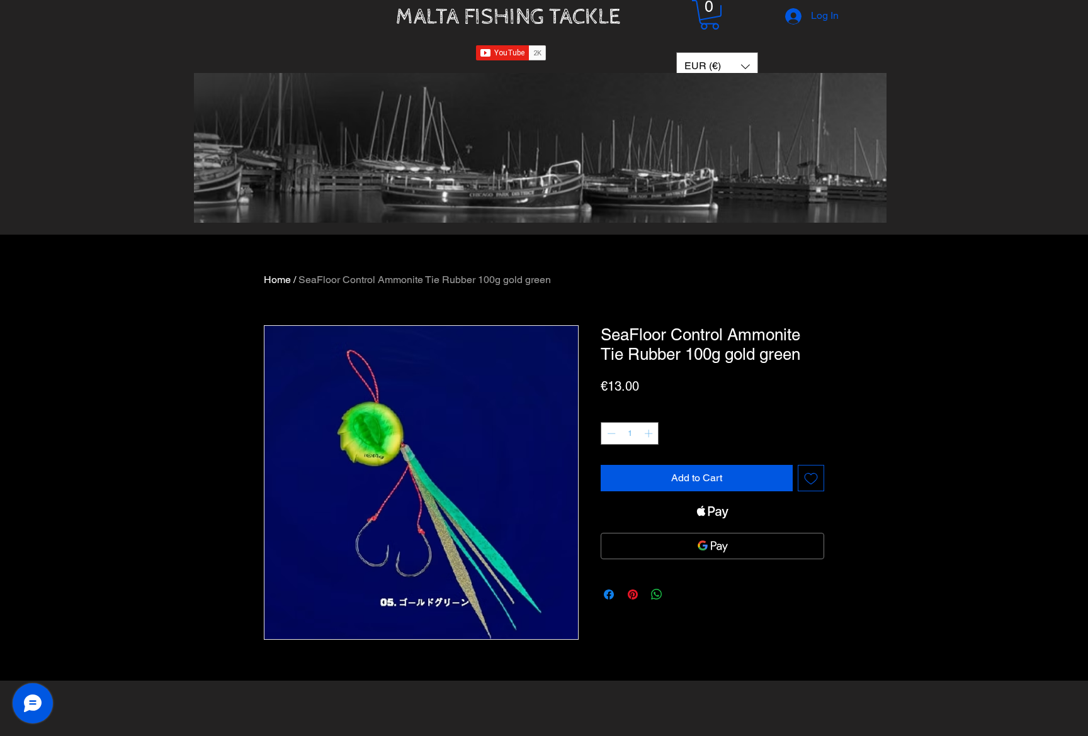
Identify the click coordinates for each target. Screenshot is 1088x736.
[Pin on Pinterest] (632, 594)
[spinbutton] (630, 433)
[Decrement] (610, 433)
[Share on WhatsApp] (656, 594)
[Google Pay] (712, 546)
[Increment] (649, 433)
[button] (709, 15)
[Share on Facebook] (608, 594)
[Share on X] (680, 594)
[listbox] (717, 66)
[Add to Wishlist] (811, 478)
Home (277, 280)
